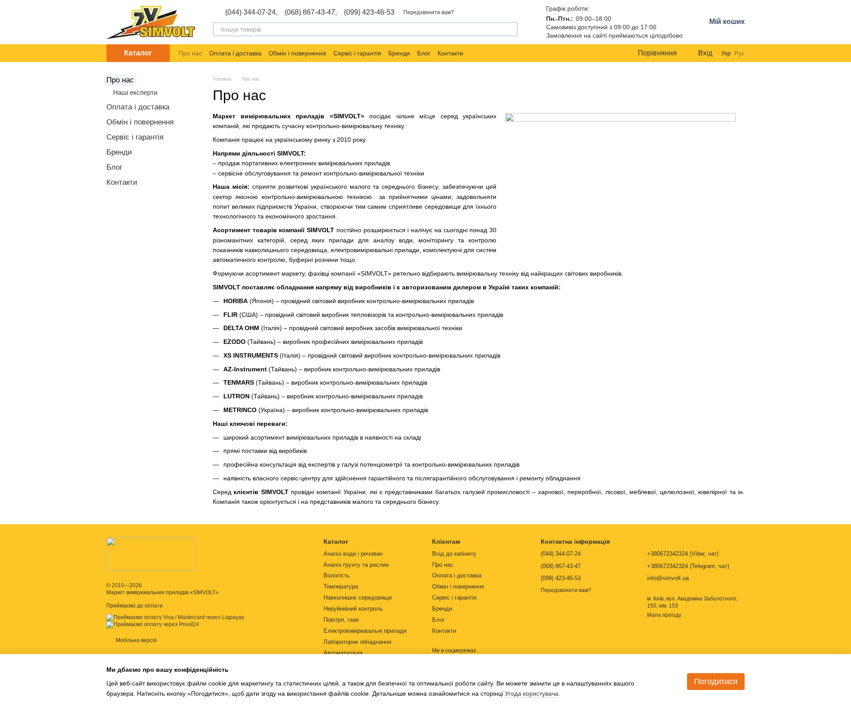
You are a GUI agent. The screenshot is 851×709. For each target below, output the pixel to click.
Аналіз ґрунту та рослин (356, 564)
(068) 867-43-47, (311, 12)
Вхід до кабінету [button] (454, 553)
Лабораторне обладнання (357, 642)
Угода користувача (531, 693)
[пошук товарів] (511, 29)
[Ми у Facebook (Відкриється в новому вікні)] (475, 53)
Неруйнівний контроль (353, 608)
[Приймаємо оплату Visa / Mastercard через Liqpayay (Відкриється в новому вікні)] (175, 617)
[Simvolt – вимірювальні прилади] (150, 554)
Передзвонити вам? (428, 12)
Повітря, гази (341, 619)
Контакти (450, 53)
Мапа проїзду (664, 615)
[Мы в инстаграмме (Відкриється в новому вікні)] (496, 53)
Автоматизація (343, 653)
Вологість (337, 575)
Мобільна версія (135, 640)
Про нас (190, 53)
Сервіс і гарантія (357, 53)
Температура (341, 586)
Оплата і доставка (235, 53)
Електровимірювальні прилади (365, 630)
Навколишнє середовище (358, 597)
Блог (423, 53)
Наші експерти (135, 92)
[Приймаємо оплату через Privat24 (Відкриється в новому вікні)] (152, 624)
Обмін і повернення (297, 53)
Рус (739, 53)
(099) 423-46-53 (369, 12)
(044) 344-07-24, (251, 12)
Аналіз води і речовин (353, 553)
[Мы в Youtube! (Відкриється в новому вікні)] (486, 53)
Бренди (399, 53)
